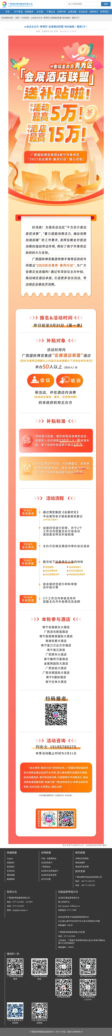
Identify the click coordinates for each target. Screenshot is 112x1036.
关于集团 (18, 11)
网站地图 (11, 875)
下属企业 (50, 11)
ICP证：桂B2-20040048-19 (71, 1032)
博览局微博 (80, 863)
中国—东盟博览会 (48, 858)
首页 (7, 11)
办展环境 (61, 11)
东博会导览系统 (82, 858)
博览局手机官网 (82, 867)
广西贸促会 (46, 867)
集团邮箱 (11, 879)
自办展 (40, 11)
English (10, 858)
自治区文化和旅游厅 (49, 871)
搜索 (106, 4)
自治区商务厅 (47, 863)
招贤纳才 (93, 11)
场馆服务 (29, 11)
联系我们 (104, 11)
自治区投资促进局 (48, 875)
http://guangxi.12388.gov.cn (69, 906)
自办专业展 (46, 879)
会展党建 (72, 11)
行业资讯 (25, 18)
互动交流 (83, 11)
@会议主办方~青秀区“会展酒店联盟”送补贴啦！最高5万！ (56, 18)
